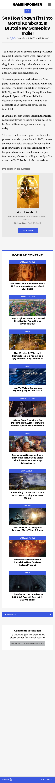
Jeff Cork (14, 38)
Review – (28, 529)
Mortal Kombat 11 (27, 212)
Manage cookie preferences (27, 643)
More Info (28, 230)
